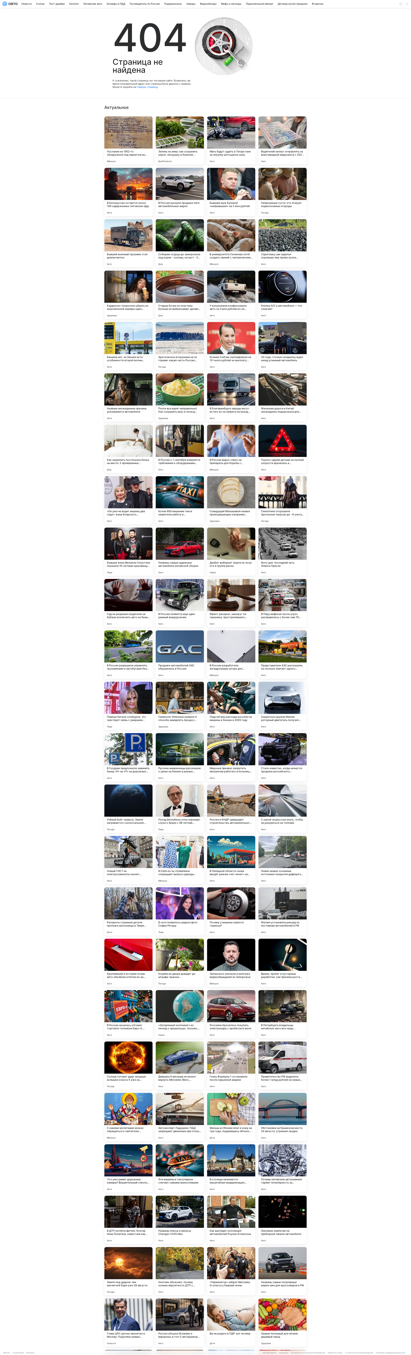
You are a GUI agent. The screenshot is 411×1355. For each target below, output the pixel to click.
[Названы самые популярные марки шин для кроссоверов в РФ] (282, 1271)
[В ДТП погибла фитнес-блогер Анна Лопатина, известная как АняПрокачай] (128, 1220)
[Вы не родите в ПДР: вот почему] (231, 1322)
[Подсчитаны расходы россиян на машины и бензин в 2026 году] (231, 706)
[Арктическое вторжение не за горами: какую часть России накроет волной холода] (180, 346)
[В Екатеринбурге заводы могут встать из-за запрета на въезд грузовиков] (231, 397)
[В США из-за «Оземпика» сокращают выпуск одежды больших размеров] (180, 860)
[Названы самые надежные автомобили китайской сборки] (180, 552)
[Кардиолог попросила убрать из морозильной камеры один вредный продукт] (128, 295)
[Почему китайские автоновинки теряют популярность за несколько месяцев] (282, 1168)
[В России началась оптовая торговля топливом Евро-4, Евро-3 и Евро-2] (128, 1014)
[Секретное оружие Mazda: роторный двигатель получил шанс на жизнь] (282, 706)
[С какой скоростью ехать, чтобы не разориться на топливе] (282, 809)
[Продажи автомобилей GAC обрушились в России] (180, 654)
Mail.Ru (6, 1352)
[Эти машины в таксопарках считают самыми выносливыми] (180, 1168)
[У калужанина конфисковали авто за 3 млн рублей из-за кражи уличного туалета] (231, 295)
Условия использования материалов (308, 1352)
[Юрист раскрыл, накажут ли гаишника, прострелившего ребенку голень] (231, 603)
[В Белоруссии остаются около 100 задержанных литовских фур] (128, 192)
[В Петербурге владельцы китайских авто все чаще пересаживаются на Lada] (282, 1014)
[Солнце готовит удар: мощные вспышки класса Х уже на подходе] (128, 1066)
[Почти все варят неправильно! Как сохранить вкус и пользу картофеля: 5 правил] (180, 397)
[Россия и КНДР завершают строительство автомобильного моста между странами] (231, 809)
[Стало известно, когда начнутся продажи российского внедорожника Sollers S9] (282, 757)
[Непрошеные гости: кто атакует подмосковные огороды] (282, 192)
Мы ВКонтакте (269, 1352)
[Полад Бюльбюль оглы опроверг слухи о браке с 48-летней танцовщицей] (180, 809)
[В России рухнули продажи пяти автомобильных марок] (180, 192)
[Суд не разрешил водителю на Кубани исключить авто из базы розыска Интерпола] (128, 603)
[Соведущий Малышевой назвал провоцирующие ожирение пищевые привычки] (231, 500)
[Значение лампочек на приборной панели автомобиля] (282, 1220)
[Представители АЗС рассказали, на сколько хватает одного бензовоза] (282, 654)
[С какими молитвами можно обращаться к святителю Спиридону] (128, 1117)
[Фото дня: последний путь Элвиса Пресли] (282, 552)
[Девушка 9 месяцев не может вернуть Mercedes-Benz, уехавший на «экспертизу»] (180, 1066)
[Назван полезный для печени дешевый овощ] (282, 1322)
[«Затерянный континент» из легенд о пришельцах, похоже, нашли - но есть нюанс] (180, 1014)
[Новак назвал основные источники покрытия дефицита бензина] (282, 860)
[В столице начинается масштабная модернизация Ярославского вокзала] (231, 1168)
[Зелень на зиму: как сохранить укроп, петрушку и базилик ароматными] (180, 140)
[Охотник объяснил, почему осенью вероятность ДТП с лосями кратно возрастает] (180, 1271)
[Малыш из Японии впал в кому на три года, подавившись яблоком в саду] (231, 1117)
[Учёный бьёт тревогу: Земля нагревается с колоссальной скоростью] (128, 809)
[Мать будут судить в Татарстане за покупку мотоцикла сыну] (231, 140)
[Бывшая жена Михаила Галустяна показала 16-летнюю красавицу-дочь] (128, 552)
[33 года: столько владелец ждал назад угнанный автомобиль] (282, 346)
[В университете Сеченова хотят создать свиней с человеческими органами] (231, 243)
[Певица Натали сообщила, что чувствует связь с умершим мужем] (128, 706)
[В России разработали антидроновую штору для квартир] (231, 654)
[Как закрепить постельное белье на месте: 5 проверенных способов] (128, 449)
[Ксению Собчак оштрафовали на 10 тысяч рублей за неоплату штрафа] (231, 346)
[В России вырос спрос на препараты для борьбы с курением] (231, 449)
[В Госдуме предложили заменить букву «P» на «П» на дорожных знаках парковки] (128, 757)
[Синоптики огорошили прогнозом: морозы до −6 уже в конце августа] (282, 500)
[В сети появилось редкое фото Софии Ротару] (180, 911)
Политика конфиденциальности (390, 1352)
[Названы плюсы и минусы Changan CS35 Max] (180, 1220)
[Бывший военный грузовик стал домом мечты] (128, 243)
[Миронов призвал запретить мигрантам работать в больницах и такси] (231, 757)
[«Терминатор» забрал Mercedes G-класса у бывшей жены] (231, 1271)
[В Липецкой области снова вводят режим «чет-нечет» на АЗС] (231, 860)
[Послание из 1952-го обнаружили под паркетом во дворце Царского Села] (128, 140)
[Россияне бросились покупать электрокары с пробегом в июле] (231, 1014)
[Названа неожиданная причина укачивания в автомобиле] (128, 397)
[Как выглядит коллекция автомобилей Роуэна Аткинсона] (231, 1220)
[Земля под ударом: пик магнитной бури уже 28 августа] (128, 1271)
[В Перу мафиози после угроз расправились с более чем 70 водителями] (282, 603)
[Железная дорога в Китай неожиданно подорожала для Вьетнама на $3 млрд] (282, 397)
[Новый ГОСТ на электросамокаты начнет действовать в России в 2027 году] (128, 860)
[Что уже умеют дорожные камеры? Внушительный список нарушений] (128, 1168)
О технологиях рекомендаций (359, 1352)
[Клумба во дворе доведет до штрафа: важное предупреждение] (180, 963)
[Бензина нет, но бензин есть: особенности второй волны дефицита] (128, 346)
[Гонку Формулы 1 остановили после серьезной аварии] (231, 1066)
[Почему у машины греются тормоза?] (231, 911)
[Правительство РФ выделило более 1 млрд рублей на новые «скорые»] (282, 1066)
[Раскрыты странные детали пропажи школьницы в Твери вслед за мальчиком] (128, 911)
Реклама (30, 1352)
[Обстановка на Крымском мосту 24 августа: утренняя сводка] (282, 1117)
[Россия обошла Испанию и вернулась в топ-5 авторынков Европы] (180, 1322)
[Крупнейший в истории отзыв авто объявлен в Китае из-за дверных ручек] (128, 963)
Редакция (283, 1352)
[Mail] (5, 4)
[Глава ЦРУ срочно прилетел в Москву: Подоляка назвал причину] (128, 1322)
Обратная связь (335, 1352)
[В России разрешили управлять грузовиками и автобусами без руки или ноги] (128, 654)
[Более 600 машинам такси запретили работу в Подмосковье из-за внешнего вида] (180, 500)
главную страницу (147, 86)
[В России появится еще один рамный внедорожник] (180, 603)
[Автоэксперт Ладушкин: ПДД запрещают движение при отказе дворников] (180, 1117)
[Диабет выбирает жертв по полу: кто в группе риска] (231, 552)
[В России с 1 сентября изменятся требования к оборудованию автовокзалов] (180, 449)
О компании (18, 1352)
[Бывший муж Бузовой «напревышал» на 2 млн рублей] (231, 192)
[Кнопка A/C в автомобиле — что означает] (282, 295)
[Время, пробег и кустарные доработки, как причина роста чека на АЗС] (282, 963)
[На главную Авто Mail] (12, 4)
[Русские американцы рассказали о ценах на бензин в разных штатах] (180, 757)
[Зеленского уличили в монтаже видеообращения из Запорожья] (231, 963)
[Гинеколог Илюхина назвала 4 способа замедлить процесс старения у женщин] (180, 706)
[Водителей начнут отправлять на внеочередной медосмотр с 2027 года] (282, 140)
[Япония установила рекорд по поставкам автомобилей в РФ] (282, 911)
